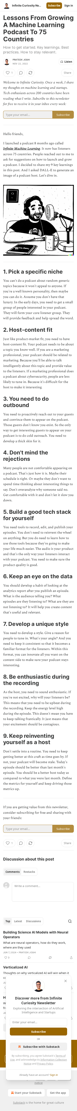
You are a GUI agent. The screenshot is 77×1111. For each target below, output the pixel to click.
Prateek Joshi (21, 59)
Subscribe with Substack (41, 1047)
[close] (65, 981)
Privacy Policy (45, 1063)
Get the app (58, 1093)
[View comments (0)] (21, 73)
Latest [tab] (18, 921)
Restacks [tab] (29, 872)
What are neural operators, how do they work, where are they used (34, 945)
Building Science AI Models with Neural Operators (35, 934)
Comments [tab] (13, 872)
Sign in (68, 5)
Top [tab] (8, 921)
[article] (38, 945)
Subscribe (54, 5)
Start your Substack (28, 1093)
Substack (19, 1102)
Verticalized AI (15, 967)
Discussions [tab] (33, 921)
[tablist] (20, 872)
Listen (68, 61)
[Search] (70, 921)
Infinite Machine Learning (21, 148)
